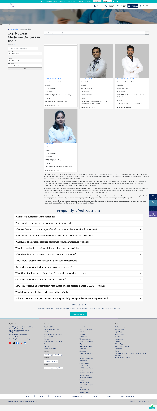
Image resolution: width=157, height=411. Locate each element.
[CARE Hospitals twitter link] (14, 343)
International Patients (51, 1)
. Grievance (146, 401)
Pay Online (62, 1)
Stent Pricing (48, 355)
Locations (11, 51)
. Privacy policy (138, 401)
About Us (42, 1)
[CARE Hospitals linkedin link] (25, 343)
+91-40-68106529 (79, 314)
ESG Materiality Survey (51, 361)
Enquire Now (88, 1)
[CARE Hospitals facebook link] (18, 343)
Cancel (25, 68)
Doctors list (14, 29)
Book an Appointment (52, 105)
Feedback (131, 401)
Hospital (10, 58)
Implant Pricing (57, 355)
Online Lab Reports (71, 1)
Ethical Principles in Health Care (54, 368)
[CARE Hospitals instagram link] (22, 343)
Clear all (16, 45)
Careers (81, 1)
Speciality (11, 63)
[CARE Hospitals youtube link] (11, 343)
